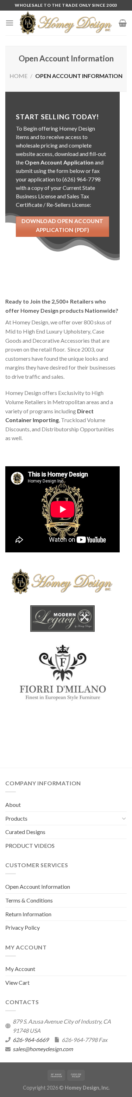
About (13, 804)
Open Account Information (37, 886)
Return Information (28, 914)
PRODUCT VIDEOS (30, 845)
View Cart (17, 982)
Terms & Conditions (29, 900)
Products (16, 818)
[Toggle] (124, 818)
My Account (20, 968)
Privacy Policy (22, 927)
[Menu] (9, 22)
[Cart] (123, 23)
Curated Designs (25, 831)
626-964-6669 (31, 1039)
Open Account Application (59, 162)
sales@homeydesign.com (43, 1048)
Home (18, 75)
